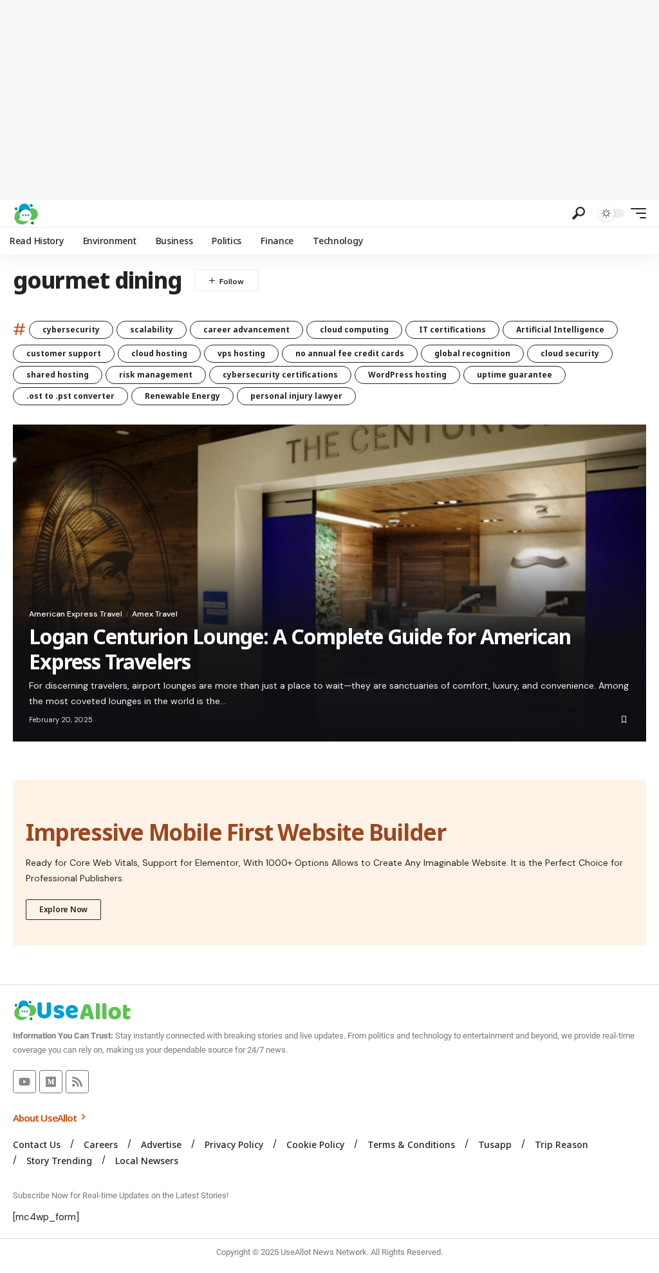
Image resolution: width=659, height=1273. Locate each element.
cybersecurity (71, 329)
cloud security (570, 353)
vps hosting (241, 353)
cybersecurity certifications (280, 374)
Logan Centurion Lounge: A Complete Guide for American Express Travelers (300, 648)
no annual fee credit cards (349, 353)
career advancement (246, 329)
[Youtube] (24, 1081)
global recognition (472, 353)
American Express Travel (75, 614)
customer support (63, 353)
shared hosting (57, 374)
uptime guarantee (514, 374)
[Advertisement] (329, 100)
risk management (155, 374)
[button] (578, 213)
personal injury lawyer (296, 395)
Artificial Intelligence (560, 329)
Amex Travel (155, 614)
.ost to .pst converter (70, 395)
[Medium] (50, 1081)
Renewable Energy (182, 395)
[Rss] (77, 1081)
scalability (151, 329)
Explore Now (63, 909)
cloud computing (354, 329)
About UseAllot (46, 1117)
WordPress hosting (407, 374)
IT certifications (452, 329)
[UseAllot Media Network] (26, 213)
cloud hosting (159, 353)
